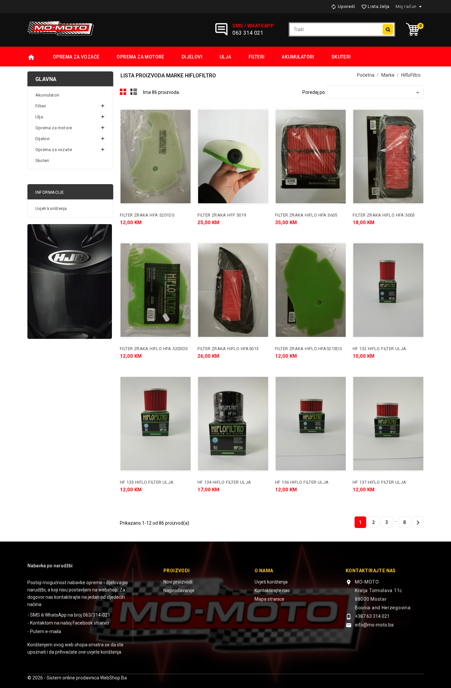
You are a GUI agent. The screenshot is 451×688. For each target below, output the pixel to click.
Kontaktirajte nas (272, 590)
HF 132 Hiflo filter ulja (379, 348)
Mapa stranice (269, 599)
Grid (123, 92)
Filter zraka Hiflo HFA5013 (228, 348)
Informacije (49, 192)
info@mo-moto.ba (374, 624)
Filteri (257, 57)
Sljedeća (418, 522)
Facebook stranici (91, 623)
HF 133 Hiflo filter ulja (147, 482)
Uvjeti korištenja (51, 208)
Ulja (225, 57)
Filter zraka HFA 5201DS (147, 215)
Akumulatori (298, 57)
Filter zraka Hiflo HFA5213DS (308, 348)
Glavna (45, 79)
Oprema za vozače (76, 57)
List (134, 92)
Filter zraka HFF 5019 (221, 215)
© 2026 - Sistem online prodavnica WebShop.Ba (77, 677)
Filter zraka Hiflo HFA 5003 (384, 215)
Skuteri (341, 57)
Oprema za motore (140, 57)
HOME (35, 57)
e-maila (53, 631)
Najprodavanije (178, 590)
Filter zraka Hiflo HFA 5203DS (154, 348)
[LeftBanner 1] (69, 281)
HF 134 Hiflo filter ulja (224, 482)
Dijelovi (192, 57)
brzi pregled (183, 116)
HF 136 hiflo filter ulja (302, 482)
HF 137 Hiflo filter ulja (379, 482)
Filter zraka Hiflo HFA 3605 (306, 215)
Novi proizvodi (177, 582)
